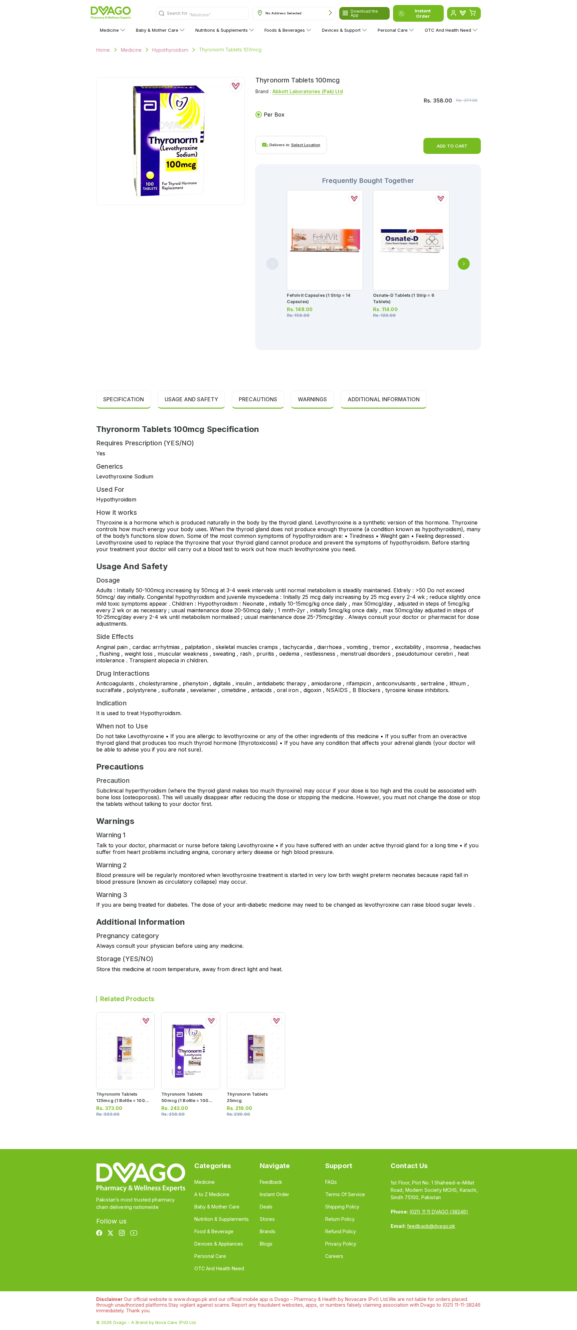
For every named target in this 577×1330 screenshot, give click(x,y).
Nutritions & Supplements (221, 30)
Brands (267, 1231)
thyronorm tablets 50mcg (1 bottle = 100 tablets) (184, 1100)
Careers (334, 1256)
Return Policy (340, 1219)
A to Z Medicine (211, 1194)
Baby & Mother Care (157, 30)
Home (103, 50)
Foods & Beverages (284, 30)
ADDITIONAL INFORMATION (384, 399)
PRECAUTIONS (258, 399)
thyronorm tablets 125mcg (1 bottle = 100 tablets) (120, 1100)
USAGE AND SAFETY (191, 399)
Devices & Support (341, 30)
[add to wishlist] (235, 86)
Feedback (271, 1182)
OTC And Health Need (448, 30)
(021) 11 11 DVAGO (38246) (438, 1211)
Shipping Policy (342, 1206)
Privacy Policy (340, 1244)
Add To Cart (452, 146)
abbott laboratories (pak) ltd (307, 91)
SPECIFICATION (123, 399)
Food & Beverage (213, 1231)
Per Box (274, 114)
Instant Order (423, 13)
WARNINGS (312, 399)
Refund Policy (340, 1231)
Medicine (109, 30)
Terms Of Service (345, 1194)
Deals (266, 1206)
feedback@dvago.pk (431, 1226)
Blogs (266, 1244)
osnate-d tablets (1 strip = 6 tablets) (403, 298)
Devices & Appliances (218, 1244)
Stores (267, 1219)
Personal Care (393, 30)
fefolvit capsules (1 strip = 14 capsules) (319, 298)
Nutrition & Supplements (221, 1219)
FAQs (331, 1182)
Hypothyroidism (170, 50)
